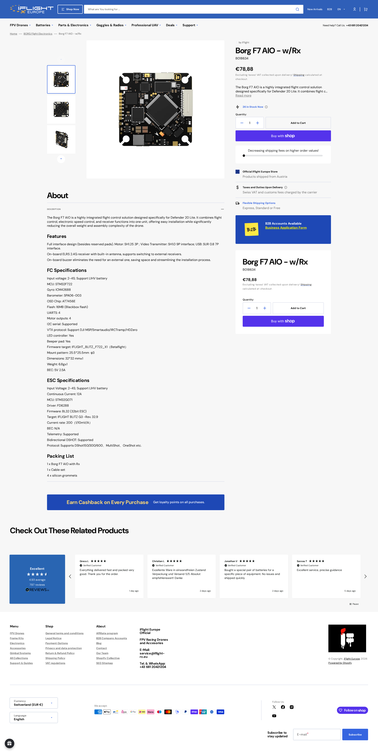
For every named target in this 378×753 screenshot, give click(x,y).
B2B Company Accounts (111, 638)
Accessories (18, 648)
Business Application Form (286, 228)
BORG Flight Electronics (38, 33)
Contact (101, 648)
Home (13, 33)
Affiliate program (107, 633)
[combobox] (193, 9)
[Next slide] (61, 159)
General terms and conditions (64, 633)
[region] (218, 576)
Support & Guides (21, 663)
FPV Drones (17, 633)
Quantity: (241, 114)
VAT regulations (55, 663)
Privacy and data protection (63, 648)
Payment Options (56, 643)
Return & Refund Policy (60, 653)
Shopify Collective (108, 658)
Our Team (102, 653)
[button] (365, 9)
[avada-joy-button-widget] (9, 743)
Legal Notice (53, 638)
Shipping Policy (55, 658)
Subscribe (355, 734)
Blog (99, 643)
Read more (243, 95)
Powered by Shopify (340, 663)
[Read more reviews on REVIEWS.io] (37, 590)
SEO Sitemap (104, 663)
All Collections (19, 658)
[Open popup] (266, 107)
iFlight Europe (352, 658)
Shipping (299, 75)
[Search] (298, 9)
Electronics (17, 643)
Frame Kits (17, 638)
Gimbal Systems (20, 653)
